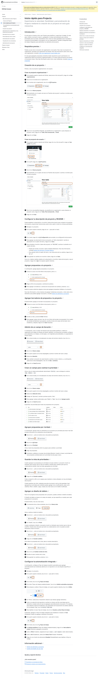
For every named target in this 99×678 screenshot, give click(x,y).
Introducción (30, 32)
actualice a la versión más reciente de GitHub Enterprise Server (74, 8)
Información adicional (33, 643)
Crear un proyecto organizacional (35, 72)
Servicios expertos (58, 673)
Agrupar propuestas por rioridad (37, 427)
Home (4, 6)
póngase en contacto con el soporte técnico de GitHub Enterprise (50, 10)
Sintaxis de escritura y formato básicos (44, 250)
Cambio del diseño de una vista (35, 648)
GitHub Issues (6, 9)
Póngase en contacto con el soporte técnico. (36, 664)
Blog (64, 673)
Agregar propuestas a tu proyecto (38, 265)
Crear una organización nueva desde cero (49, 53)
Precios (51, 673)
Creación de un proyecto (34, 65)
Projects (34, 14)
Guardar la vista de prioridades (37, 459)
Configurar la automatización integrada (40, 562)
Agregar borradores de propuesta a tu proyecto (43, 298)
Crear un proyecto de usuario (34, 139)
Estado (46, 673)
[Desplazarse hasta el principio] (96, 675)
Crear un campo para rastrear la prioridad (41, 368)
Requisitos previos (32, 46)
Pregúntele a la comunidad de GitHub (34, 662)
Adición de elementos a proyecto (60, 293)
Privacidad (42, 673)
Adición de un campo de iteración (38, 327)
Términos (37, 673)
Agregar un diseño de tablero (36, 491)
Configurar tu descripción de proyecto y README (44, 219)
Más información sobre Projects (44, 14)
